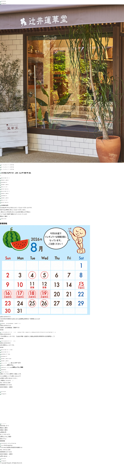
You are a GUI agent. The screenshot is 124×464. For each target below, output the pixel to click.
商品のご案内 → (5, 216)
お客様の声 (3, 432)
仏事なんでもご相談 (5, 436)
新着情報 (3, 223)
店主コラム (3, 438)
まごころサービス (5, 434)
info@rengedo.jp (8, 445)
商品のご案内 (3, 428)
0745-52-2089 (6, 382)
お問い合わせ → (5, 456)
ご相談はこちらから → (6, 380)
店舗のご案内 (3, 430)
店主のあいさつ (4, 425)
